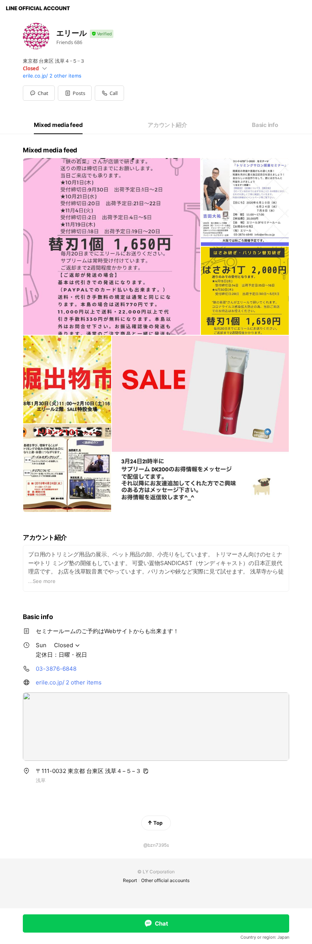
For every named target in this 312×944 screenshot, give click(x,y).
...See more (42, 581)
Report (130, 880)
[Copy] (145, 771)
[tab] (58, 125)
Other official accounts (165, 880)
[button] (75, 93)
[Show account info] (101, 34)
